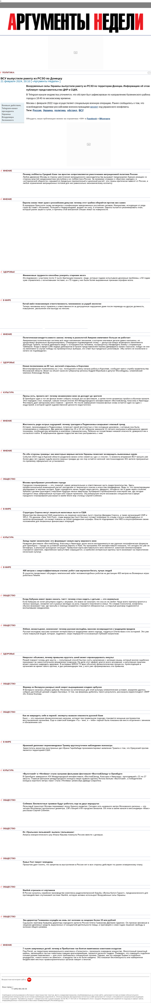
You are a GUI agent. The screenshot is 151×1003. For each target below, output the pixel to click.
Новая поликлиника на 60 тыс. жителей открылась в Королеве (56, 366)
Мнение (7, 171)
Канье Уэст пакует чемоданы (38, 862)
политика (59, 110)
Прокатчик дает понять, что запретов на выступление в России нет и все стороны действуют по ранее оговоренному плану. (83, 864)
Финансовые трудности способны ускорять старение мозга (54, 275)
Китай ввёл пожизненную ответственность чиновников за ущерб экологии (62, 304)
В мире (7, 300)
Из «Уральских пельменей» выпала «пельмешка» (48, 832)
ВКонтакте (104, 118)
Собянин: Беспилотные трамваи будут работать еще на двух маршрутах (61, 803)
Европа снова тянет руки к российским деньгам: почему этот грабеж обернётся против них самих (74, 202)
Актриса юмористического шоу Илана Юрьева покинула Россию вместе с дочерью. (63, 834)
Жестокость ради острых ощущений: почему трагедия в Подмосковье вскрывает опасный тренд (74, 424)
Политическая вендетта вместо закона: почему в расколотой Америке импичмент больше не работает (77, 337)
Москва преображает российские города (44, 482)
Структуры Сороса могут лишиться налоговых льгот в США (54, 512)
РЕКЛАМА (6, 989)
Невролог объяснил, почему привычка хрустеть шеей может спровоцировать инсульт (68, 657)
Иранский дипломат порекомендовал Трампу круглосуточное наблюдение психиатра (67, 745)
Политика (8, 72)
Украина (48, 110)
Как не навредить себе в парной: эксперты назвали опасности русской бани (63, 715)
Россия (37, 110)
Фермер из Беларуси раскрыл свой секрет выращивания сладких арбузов (62, 687)
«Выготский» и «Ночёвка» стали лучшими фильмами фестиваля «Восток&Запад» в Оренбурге (72, 774)
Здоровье (9, 272)
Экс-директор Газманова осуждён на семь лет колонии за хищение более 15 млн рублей (69, 920)
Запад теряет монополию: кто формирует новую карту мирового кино (60, 541)
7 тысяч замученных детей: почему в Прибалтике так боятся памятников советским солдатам (72, 948)
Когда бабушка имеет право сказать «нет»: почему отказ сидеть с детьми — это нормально (71, 599)
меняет (94, 106)
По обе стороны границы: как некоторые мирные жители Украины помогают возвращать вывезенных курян (80, 454)
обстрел (72, 110)
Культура (8, 392)
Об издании (7, 991)
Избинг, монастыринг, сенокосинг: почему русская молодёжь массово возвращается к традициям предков (79, 629)
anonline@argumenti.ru (11, 993)
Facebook (92, 118)
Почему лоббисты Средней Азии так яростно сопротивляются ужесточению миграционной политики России (80, 174)
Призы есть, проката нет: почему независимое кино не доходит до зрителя (62, 396)
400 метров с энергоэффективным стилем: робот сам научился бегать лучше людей (67, 570)
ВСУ (81, 110)
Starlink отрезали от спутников (39, 890)
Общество (9, 479)
